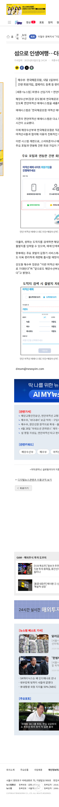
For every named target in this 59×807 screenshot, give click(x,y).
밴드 (32, 68)
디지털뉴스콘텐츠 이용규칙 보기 (35, 480)
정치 (50, 22)
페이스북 (22, 68)
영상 (28, 22)
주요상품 (24, 769)
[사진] (33, 643)
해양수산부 (27, 452)
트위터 (27, 68)
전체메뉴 (9, 22)
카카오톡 (17, 68)
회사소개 (10, 769)
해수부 (43, 452)
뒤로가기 (24, 488)
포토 (41, 22)
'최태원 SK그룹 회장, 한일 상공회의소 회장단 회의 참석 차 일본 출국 (38, 725)
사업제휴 (38, 769)
